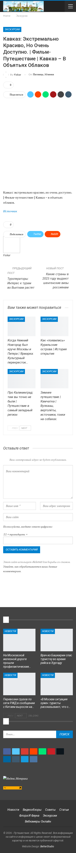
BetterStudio (47, 846)
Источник (10, 211)
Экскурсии (12, 29)
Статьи (64, 809)
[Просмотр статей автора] (11, 244)
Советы (50, 809)
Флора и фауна (29, 815)
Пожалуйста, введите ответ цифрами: (27, 526)
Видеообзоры (32, 809)
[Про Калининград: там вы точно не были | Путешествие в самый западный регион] (21, 378)
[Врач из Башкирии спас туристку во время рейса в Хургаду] (57, 640)
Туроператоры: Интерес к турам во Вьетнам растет (20, 283)
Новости (10, 631)
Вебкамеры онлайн (38, 821)
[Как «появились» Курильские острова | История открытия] (54, 326)
